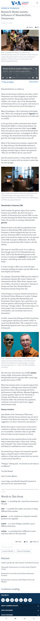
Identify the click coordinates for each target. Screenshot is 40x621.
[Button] (30, 27)
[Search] (34, 618)
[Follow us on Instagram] (16, 600)
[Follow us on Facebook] (3, 600)
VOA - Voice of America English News (17, 71)
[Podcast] (25, 600)
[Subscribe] (30, 600)
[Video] (15, 618)
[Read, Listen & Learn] (6, 618)
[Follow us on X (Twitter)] (7, 600)
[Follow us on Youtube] (12, 600)
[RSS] (21, 600)
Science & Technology (10, 8)
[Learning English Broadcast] (25, 618)
